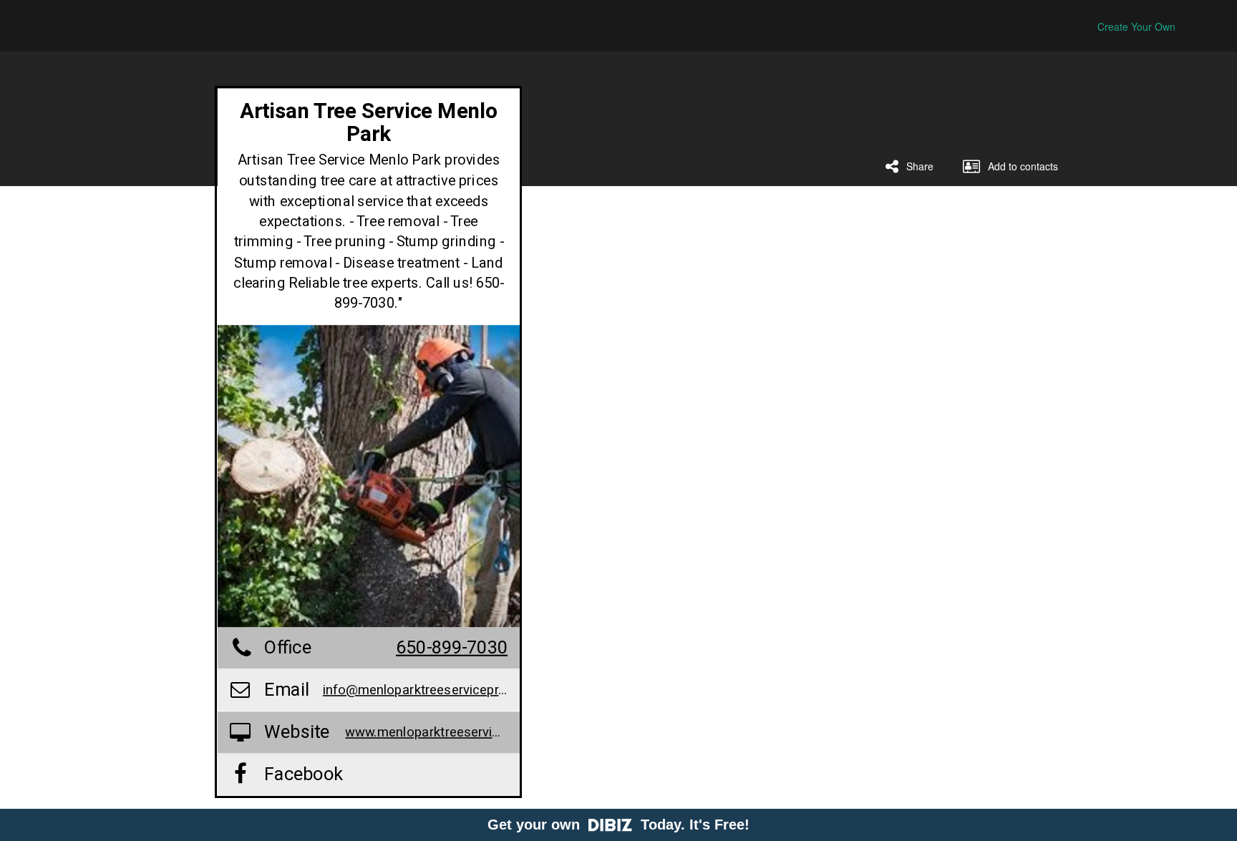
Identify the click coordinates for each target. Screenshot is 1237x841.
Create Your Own (1136, 26)
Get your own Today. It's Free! (618, 824)
